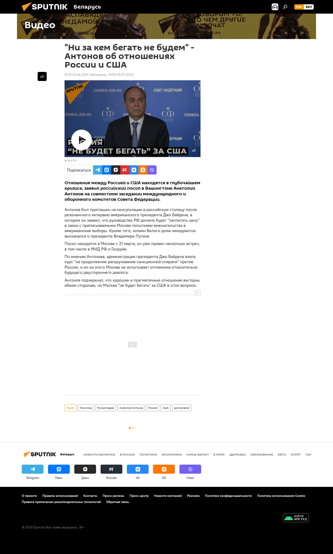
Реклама (193, 496)
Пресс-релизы (113, 496)
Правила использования (60, 496)
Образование (261, 454)
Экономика (172, 454)
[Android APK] (295, 518)
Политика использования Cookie (281, 496)
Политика (86, 407)
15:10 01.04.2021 (76, 75)
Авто (282, 454)
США (166, 407)
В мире (219, 454)
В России (127, 454)
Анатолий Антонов (131, 407)
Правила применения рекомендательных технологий (61, 502)
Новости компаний (168, 496)
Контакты (90, 496)
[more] (42, 76)
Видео (70, 407)
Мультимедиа (105, 407)
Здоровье (237, 454)
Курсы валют (197, 454)
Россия (152, 407)
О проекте (29, 496)
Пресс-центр (139, 496)
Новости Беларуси (99, 454)
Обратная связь (117, 502)
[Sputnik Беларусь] (46, 12)
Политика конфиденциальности (228, 496)
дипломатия (181, 407)
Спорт (296, 454)
